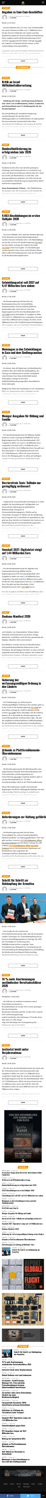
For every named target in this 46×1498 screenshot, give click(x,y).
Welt (19, 1487)
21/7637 (38, 242)
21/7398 (12, 712)
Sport (33, 1484)
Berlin (5, 1484)
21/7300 (6, 314)
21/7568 (34, 707)
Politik (12, 1484)
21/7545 (17, 777)
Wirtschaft (26, 1487)
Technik (40, 1484)
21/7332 (6, 247)
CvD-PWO (13, 18)
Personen (26, 1484)
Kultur (19, 1484)
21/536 (38, 41)
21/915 (12, 41)
